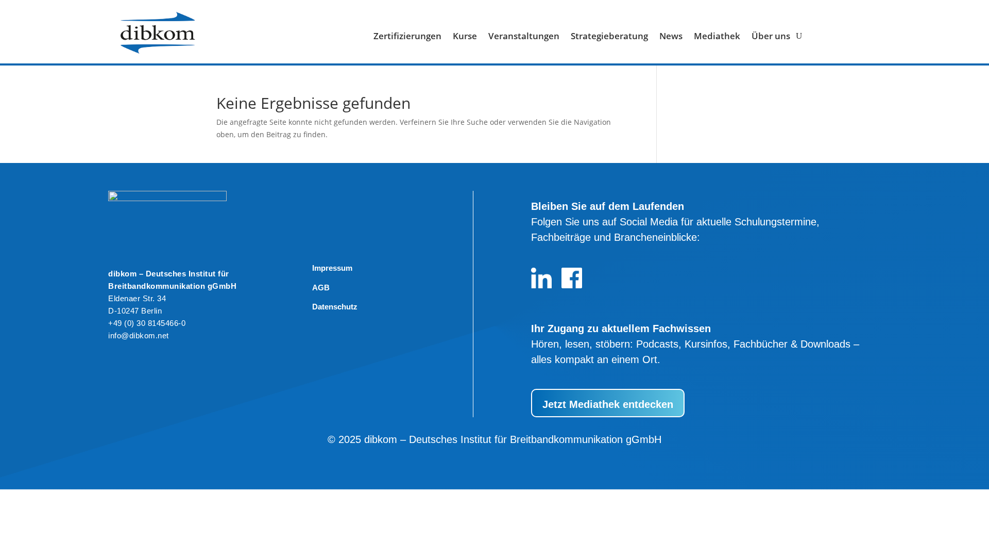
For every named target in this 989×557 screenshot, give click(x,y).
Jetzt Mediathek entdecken (607, 404)
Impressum (332, 268)
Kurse (465, 37)
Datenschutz (334, 306)
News (671, 37)
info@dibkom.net (138, 335)
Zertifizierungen (407, 37)
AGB (321, 287)
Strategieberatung (609, 37)
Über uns (771, 37)
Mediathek (717, 37)
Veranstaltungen (523, 37)
